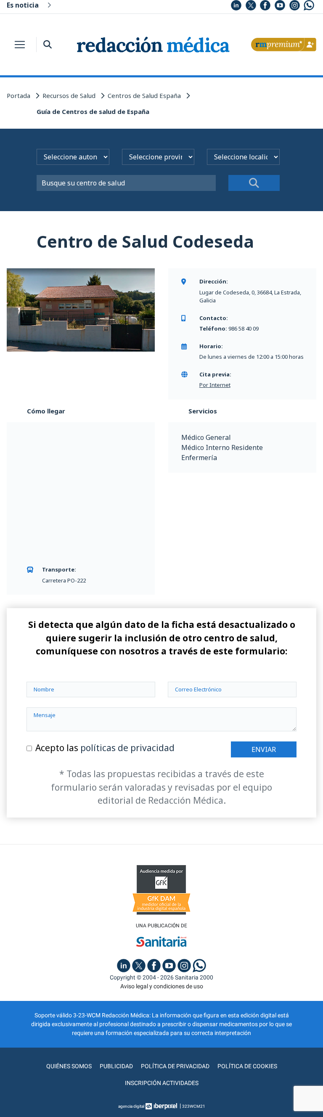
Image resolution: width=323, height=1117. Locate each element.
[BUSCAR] (254, 183)
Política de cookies (247, 1066)
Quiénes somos (69, 1066)
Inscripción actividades (162, 1083)
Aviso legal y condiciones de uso (161, 986)
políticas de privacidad (127, 748)
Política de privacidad (175, 1066)
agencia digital (131, 1106)
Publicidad (116, 1066)
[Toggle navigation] (20, 44)
